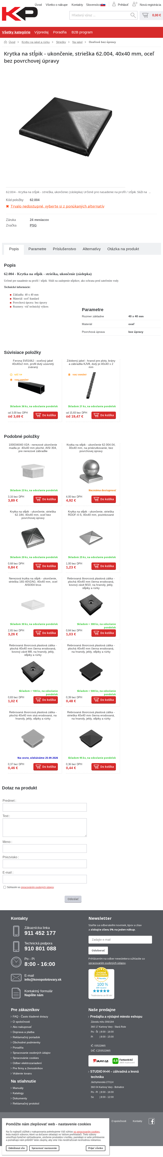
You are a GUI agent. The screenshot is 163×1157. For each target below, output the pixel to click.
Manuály (18, 1088)
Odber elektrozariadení (27, 1063)
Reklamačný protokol (26, 1103)
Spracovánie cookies (26, 1057)
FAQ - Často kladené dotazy (30, 1016)
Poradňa (60, 32)
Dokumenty (20, 1098)
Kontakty (77, 4)
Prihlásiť (123, 4)
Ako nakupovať (22, 1026)
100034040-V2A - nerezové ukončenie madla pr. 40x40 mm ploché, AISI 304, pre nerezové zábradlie (33, 448)
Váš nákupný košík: (145, 15)
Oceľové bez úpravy (102, 42)
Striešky (61, 42)
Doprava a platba (23, 1032)
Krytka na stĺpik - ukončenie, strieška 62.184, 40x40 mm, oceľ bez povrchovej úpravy (33, 514)
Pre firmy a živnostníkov (28, 1068)
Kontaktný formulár (38, 993)
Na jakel (77, 42)
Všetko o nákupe (57, 4)
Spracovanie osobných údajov (31, 1052)
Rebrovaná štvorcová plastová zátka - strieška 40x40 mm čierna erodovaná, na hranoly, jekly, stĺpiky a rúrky (91, 715)
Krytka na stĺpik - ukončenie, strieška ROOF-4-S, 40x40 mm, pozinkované (91, 513)
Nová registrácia (150, 4)
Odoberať (98, 950)
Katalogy (18, 1093)
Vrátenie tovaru (22, 1073)
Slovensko (93, 4)
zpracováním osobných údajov (37, 887)
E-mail (42, 977)
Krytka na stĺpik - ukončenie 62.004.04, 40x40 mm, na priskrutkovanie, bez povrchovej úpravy (91, 448)
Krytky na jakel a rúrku (36, 42)
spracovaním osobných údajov (107, 963)
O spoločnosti (21, 1021)
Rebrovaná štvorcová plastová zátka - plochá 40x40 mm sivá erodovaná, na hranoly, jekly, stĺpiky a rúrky (33, 715)
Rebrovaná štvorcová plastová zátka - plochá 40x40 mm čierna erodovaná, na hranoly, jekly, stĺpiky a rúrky (91, 648)
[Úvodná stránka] (20, 14)
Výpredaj (41, 32)
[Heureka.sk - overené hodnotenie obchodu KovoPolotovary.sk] (101, 998)
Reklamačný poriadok (26, 1037)
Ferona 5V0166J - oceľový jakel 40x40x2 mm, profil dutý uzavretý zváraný (33, 364)
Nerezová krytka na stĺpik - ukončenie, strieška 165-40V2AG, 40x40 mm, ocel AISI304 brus (33, 581)
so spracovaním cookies (87, 1131)
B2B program (82, 32)
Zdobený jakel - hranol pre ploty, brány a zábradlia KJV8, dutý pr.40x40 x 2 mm (91, 364)
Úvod (38, 4)
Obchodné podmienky (26, 1042)
